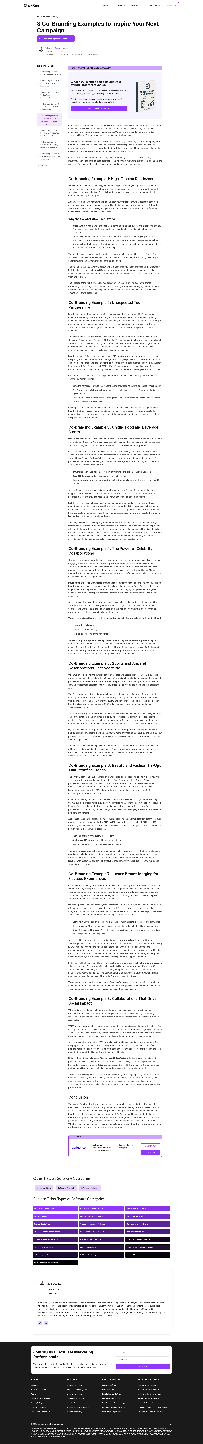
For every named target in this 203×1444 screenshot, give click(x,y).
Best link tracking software (113, 1407)
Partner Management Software (139, 1239)
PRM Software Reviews (147, 1385)
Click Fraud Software (135, 1216)
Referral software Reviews (148, 1398)
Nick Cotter (55, 48)
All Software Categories (40, 1398)
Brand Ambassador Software (91, 1216)
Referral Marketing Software (138, 1255)
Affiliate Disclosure (38, 1407)
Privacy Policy (36, 1403)
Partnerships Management (78, 1389)
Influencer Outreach (66, 1188)
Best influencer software (112, 1394)
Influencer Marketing (89, 1188)
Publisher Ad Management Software (94, 1255)
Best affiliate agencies (111, 1412)
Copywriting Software (42, 1224)
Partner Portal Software (43, 1247)
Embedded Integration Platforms (47, 1232)
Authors (34, 1394)
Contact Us (171, 5)
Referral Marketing (74, 1394)
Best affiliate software (111, 1389)
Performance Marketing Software (140, 1247)
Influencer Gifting (44, 1188)
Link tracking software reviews (150, 1412)
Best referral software (111, 1398)
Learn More (150, 1152)
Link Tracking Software (135, 1232)
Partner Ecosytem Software (91, 1239)
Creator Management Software (92, 1224)
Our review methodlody (40, 1412)
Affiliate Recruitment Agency (79, 1407)
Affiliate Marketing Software (138, 1208)
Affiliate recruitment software (92, 1208)
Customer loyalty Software (137, 1224)
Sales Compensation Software (46, 1263)
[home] (32, 5)
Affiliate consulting (74, 1412)
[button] (106, 5)
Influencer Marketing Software (92, 1232)
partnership (121, 317)
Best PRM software (109, 1385)
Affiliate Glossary (73, 1403)
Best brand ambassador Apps (114, 1403)
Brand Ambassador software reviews (153, 1407)
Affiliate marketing (74, 1385)
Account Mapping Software (44, 1208)
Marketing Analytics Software (46, 1239)
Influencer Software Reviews (149, 1394)
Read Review (150, 1146)
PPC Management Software (45, 1255)
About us (34, 1385)
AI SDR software (40, 1216)
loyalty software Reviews (148, 1403)
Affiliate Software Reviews (148, 1389)
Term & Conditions (39, 1389)
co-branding (85, 286)
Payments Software (88, 1247)
